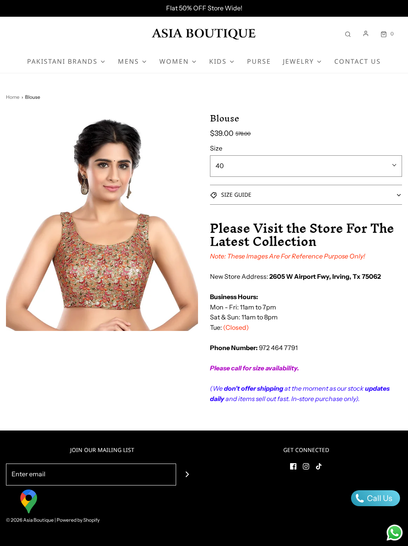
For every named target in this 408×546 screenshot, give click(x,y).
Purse (259, 61)
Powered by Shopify (78, 520)
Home (13, 97)
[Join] (187, 474)
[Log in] (366, 33)
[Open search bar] (348, 33)
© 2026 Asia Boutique (30, 520)
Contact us (357, 61)
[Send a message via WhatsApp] (394, 532)
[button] (306, 194)
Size (216, 148)
